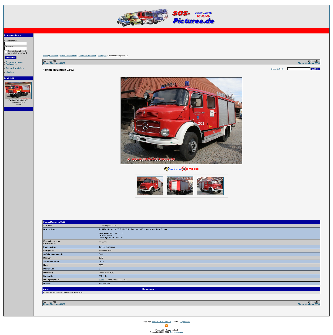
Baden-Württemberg (68, 56)
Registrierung (11, 64)
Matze (101, 280)
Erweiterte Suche (277, 69)
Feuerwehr (53, 56)
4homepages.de (176, 332)
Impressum (185, 321)
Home (45, 56)
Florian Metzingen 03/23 (54, 63)
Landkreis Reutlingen (87, 56)
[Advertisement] (18, 165)
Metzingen (102, 56)
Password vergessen (15, 62)
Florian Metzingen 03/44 (309, 63)
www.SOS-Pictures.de (161, 321)
